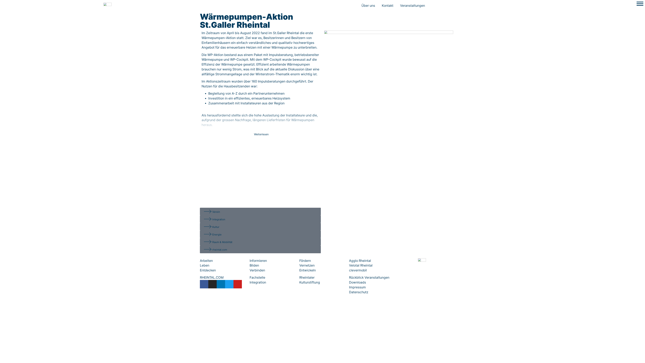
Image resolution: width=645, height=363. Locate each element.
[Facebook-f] (204, 284)
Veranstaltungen (412, 6)
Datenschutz (358, 292)
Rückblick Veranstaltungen (369, 277)
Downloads (357, 282)
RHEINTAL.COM (212, 277)
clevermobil (358, 270)
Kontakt (387, 6)
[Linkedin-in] (221, 284)
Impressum (357, 287)
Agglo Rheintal (360, 261)
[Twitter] (229, 284)
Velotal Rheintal (361, 265)
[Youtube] (237, 284)
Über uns (368, 6)
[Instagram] (212, 284)
